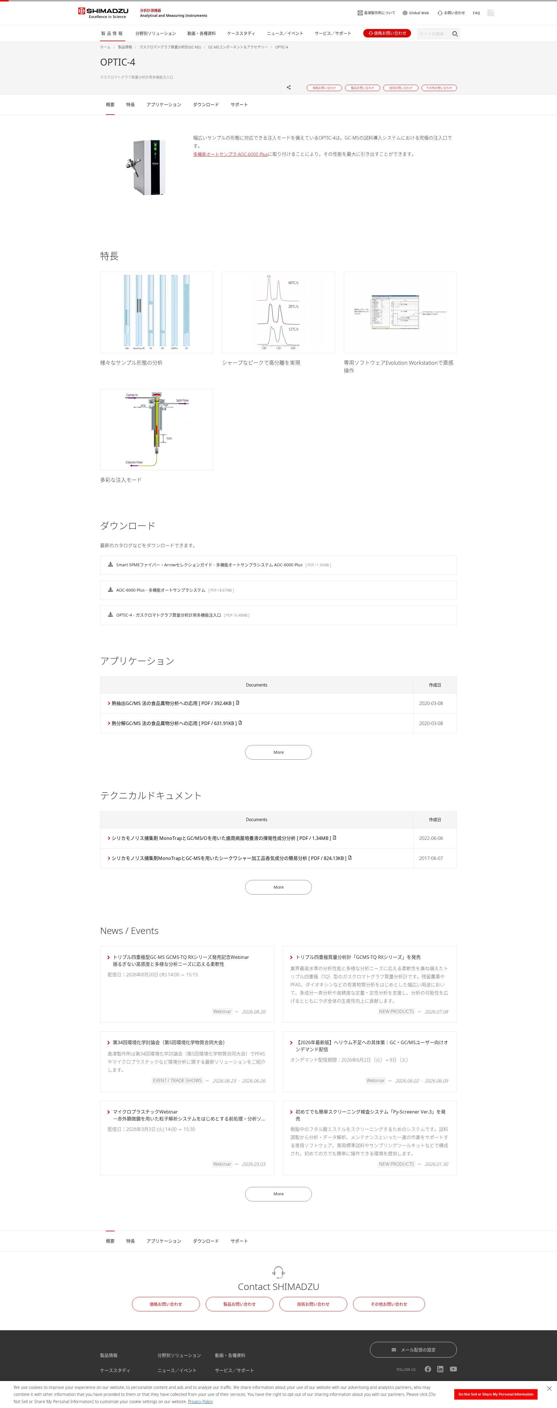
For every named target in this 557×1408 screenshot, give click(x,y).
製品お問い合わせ (239, 1304)
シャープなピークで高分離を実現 (261, 362)
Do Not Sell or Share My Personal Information (496, 1394)
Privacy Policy (200, 1401)
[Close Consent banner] (549, 1388)
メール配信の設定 (418, 1350)
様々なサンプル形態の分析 (131, 362)
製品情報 (108, 1355)
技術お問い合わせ (313, 1304)
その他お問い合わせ (389, 1304)
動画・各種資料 (230, 1355)
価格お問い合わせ (166, 1304)
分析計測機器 (150, 10)
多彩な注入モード (121, 479)
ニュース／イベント (177, 1370)
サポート (239, 104)
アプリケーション (164, 104)
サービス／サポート (234, 1370)
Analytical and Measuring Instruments (173, 15)
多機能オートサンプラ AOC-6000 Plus (230, 154)
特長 (130, 104)
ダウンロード (206, 104)
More (279, 752)
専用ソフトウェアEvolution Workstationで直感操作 (398, 366)
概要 (110, 104)
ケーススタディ (115, 1370)
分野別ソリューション (179, 1355)
